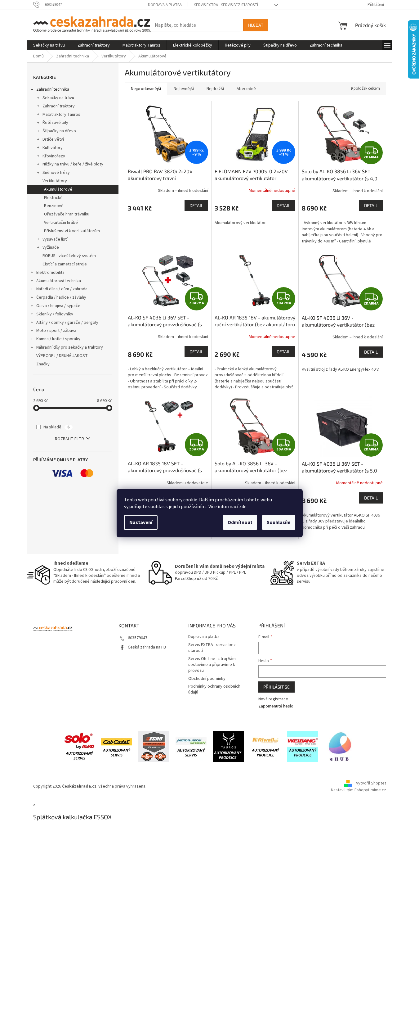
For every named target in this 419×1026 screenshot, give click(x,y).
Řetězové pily (55, 123)
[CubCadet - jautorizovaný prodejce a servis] (116, 746)
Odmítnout (240, 522)
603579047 (137, 638)
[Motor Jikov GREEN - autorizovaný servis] (191, 746)
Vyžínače (50, 247)
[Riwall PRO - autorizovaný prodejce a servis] (265, 746)
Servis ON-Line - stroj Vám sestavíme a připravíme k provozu (212, 665)
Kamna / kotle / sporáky (58, 339)
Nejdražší (215, 89)
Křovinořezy (53, 156)
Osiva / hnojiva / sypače (58, 306)
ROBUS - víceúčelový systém (69, 256)
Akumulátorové (58, 189)
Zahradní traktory (58, 106)
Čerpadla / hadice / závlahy (61, 297)
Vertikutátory (54, 181)
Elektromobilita (50, 272)
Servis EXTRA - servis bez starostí (226, 5)
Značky (43, 364)
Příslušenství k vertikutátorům (72, 231)
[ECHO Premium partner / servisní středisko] (153, 746)
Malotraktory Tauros (61, 114)
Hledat (255, 25)
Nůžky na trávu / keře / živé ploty (72, 164)
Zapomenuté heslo (275, 706)
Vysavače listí (55, 239)
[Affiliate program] (339, 746)
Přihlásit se (276, 686)
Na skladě (56, 427)
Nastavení (140, 522)
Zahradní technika (52, 89)
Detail (196, 205)
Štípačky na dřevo (59, 131)
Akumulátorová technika (58, 281)
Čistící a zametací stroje (64, 264)
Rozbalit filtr (69, 439)
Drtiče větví (53, 139)
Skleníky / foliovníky (54, 314)
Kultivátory (52, 148)
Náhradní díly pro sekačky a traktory (69, 347)
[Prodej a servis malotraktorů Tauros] (228, 746)
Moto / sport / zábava (56, 331)
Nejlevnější (184, 89)
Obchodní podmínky (206, 679)
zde (243, 506)
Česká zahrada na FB (147, 647)
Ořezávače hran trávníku (66, 214)
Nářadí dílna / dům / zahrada (61, 289)
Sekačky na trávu (58, 98)
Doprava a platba (165, 5)
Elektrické (53, 198)
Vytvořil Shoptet (371, 783)
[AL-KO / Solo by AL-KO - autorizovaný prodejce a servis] (79, 746)
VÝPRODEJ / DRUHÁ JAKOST (62, 356)
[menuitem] (49, 45)
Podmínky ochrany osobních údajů (214, 689)
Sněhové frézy (56, 172)
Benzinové (54, 206)
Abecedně (246, 89)
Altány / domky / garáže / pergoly (67, 322)
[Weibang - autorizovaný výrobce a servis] (302, 746)
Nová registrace (273, 699)
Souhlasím (279, 522)
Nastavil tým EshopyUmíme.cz (358, 790)
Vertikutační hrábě (61, 222)
